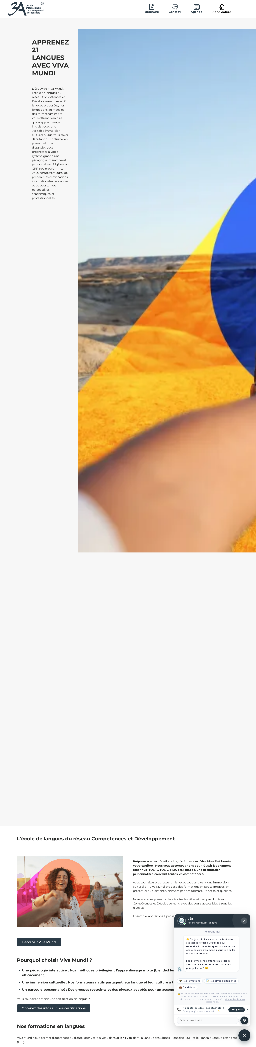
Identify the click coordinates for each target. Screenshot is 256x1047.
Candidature (221, 12)
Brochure (152, 12)
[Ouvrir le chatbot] (244, 1035)
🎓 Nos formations (189, 980)
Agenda (196, 12)
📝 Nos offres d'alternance (221, 980)
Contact (175, 12)
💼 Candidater (187, 987)
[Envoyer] (244, 1020)
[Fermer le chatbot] (244, 921)
